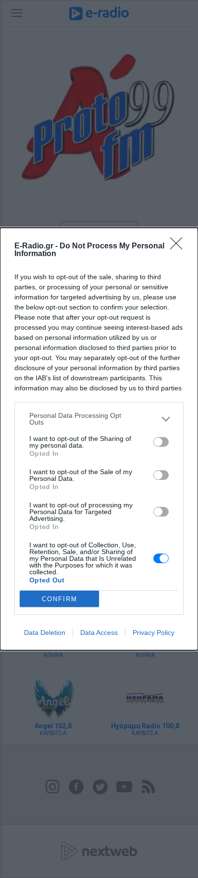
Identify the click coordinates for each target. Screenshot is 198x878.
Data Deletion (44, 632)
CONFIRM (59, 599)
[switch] (161, 442)
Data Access (99, 632)
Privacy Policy (153, 632)
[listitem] (99, 419)
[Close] (179, 246)
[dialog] (99, 439)
